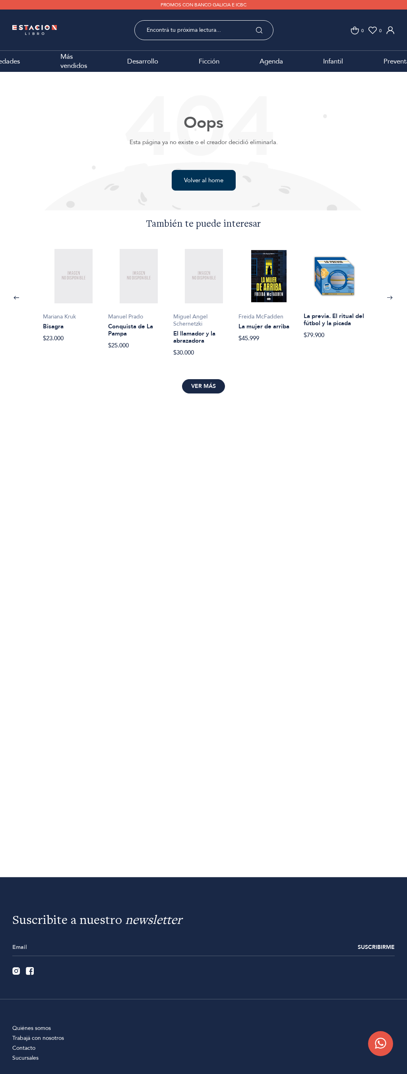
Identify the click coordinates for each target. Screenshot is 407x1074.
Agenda (271, 61)
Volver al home (203, 180)
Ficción (209, 61)
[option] (73, 291)
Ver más (203, 386)
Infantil (333, 61)
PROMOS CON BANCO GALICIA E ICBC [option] (203, 5)
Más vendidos (73, 61)
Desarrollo (142, 61)
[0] (355, 30)
